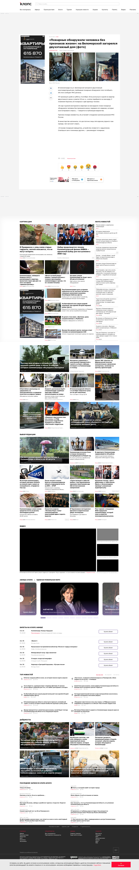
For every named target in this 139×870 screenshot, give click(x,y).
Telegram (98, 835)
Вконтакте (99, 833)
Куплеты (105, 9)
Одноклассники (100, 838)
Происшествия (49, 9)
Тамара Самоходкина (68, 50)
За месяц (116, 674)
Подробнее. (97, 865)
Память (114, 9)
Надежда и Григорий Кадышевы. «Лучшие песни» (48, 664)
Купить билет (108, 631)
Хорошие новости (82, 9)
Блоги (60, 9)
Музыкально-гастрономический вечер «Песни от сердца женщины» (54, 646)
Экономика (23, 841)
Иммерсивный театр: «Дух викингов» (43, 652)
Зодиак (95, 9)
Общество (23, 836)
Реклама (133, 9)
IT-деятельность (85, 826)
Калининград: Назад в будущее (42, 631)
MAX (97, 836)
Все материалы (25, 9)
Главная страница (75, 833)
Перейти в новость (92, 572)
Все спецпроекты (50, 833)
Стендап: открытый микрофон (41, 658)
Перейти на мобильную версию (29, 852)
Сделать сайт (66, 826)
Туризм (69, 9)
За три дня (99, 674)
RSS (97, 842)
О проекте (75, 826)
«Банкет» (34, 641)
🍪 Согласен (121, 864)
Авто (21, 838)
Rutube (98, 839)
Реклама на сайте (54, 826)
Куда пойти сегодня (76, 835)
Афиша (37, 9)
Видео (123, 9)
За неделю (108, 674)
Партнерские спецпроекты (53, 835)
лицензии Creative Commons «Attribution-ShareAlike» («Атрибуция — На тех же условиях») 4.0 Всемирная (94, 857)
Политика (22, 839)
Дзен (97, 841)
